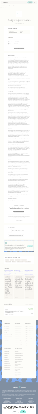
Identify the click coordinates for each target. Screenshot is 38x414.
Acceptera (23, 411)
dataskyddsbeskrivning (9, 408)
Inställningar (15, 411)
